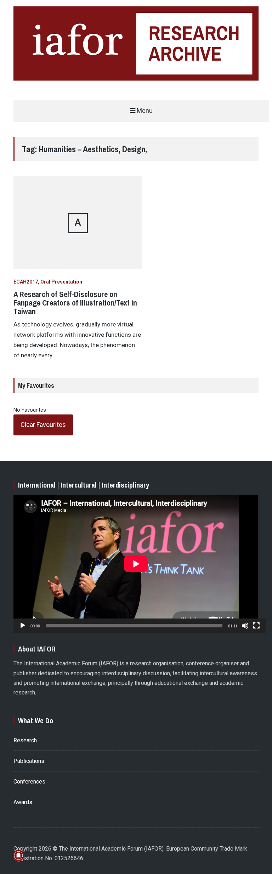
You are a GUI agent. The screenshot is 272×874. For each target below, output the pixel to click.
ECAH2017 (25, 282)
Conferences (29, 781)
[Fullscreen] (256, 625)
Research (25, 740)
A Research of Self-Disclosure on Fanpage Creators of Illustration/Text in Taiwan (75, 303)
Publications (28, 761)
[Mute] (245, 625)
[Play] (22, 625)
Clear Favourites (43, 424)
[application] (135, 564)
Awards (22, 802)
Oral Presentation (61, 282)
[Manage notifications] (18, 855)
